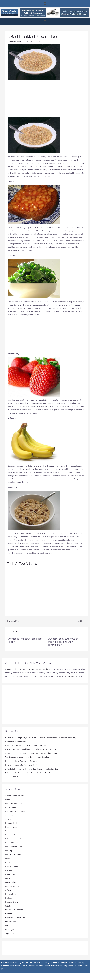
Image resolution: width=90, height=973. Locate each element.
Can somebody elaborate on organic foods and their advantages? (63, 641)
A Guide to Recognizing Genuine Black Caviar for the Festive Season (33, 769)
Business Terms (37, 966)
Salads (8, 906)
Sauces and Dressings (14, 910)
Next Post (82, 621)
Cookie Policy (49, 966)
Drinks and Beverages (14, 835)
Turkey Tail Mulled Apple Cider (17, 777)
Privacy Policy (62, 966)
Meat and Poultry (12, 886)
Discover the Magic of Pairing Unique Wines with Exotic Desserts (31, 749)
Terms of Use (26, 966)
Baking (8, 799)
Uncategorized (11, 930)
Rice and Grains (11, 902)
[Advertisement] (46, 99)
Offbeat (8, 890)
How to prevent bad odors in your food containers (25, 745)
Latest (7, 878)
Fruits (7, 859)
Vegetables (9, 934)
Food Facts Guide (12, 843)
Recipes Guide (11, 894)
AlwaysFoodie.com (13, 669)
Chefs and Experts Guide (15, 811)
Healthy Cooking (12, 866)
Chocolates (9, 815)
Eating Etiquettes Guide (14, 839)
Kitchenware (10, 874)
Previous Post (12, 621)
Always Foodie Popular (14, 795)
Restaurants (10, 898)
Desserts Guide (11, 823)
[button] (45, 3)
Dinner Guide (10, 831)
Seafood (8, 914)
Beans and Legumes (13, 803)
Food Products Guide (13, 847)
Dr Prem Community (60, 963)
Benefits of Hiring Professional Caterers (21, 761)
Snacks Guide (10, 922)
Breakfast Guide (11, 807)
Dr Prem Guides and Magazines (37, 669)
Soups (7, 926)
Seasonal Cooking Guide (15, 918)
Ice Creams (9, 870)
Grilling (8, 862)
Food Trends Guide (13, 855)
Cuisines (8, 819)
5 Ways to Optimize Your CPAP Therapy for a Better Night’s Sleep (31, 753)
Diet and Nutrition (12, 827)
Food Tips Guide (12, 851)
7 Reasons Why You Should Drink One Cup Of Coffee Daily (28, 773)
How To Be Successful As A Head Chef (21, 765)
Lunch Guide (10, 882)
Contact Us (73, 676)
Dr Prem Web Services (11, 966)
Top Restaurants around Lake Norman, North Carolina (27, 757)
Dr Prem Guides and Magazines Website (17, 963)
